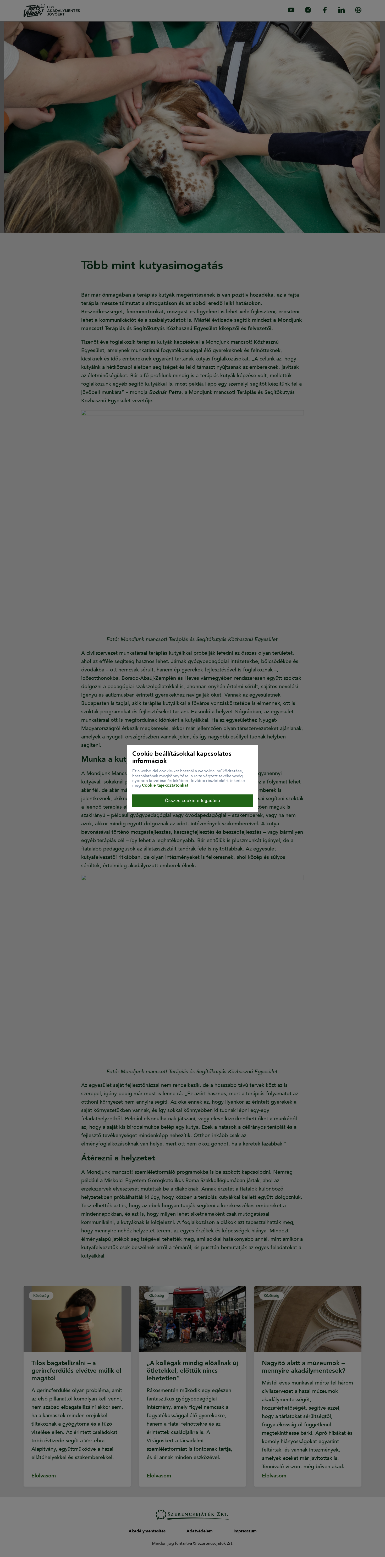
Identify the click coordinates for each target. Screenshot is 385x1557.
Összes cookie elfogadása (192, 800)
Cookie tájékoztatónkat (165, 785)
